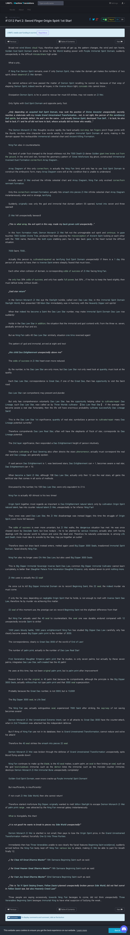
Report (111, 19)
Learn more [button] (82, 930)
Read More (43, 33)
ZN (122, 19)
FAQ (29, 10)
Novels (12, 10)
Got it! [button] (117, 930)
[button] (123, 3)
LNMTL (20, 3)
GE (6, 17)
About (21, 10)
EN (118, 19)
